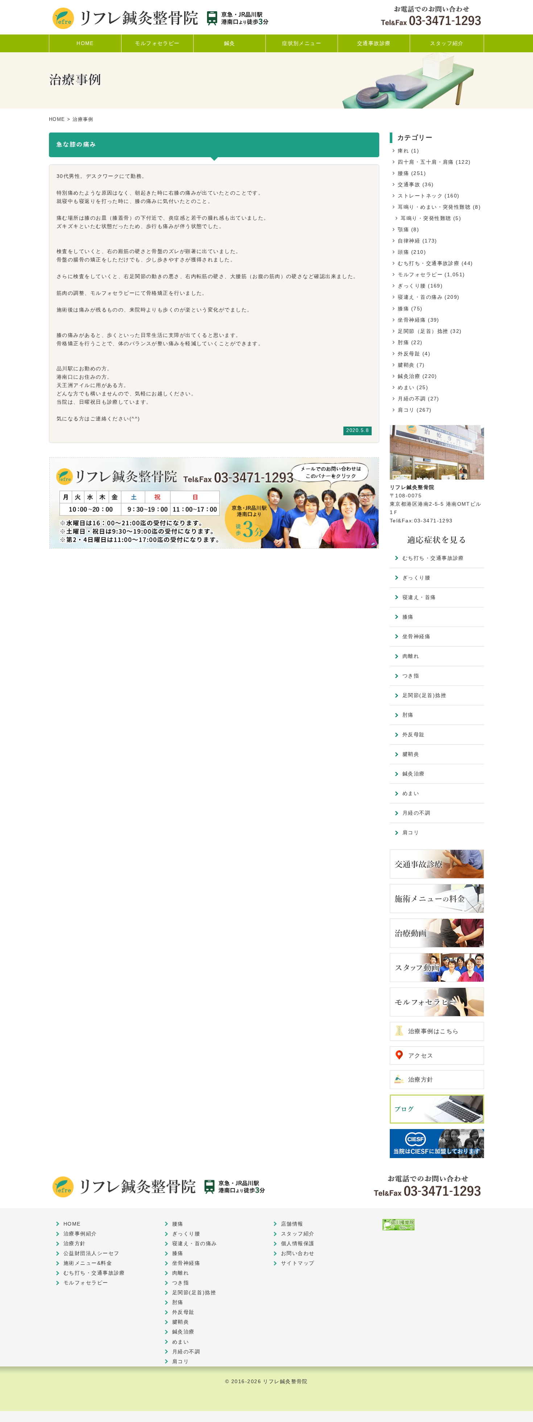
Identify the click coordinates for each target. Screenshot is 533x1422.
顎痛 (403, 229)
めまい (406, 387)
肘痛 (403, 342)
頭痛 (403, 252)
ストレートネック (420, 196)
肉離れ (410, 656)
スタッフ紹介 (298, 1233)
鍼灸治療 (409, 376)
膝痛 (403, 308)
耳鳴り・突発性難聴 (426, 218)
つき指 (410, 676)
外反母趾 (409, 353)
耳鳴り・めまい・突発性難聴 (434, 207)
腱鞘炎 (406, 365)
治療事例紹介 (80, 1233)
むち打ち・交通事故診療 (428, 263)
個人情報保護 (298, 1243)
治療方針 (421, 1079)
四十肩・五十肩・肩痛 (426, 162)
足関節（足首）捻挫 (423, 331)
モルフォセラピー (420, 274)
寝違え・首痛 (419, 597)
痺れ (403, 151)
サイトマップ (298, 1263)
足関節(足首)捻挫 (424, 695)
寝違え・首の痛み (420, 297)
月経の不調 (412, 399)
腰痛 (403, 173)
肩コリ (406, 410)
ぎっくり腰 (412, 286)
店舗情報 (292, 1224)
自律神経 (409, 241)
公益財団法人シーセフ (91, 1253)
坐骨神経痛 (412, 320)
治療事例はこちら (433, 1031)
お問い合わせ (298, 1253)
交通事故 (409, 184)
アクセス (421, 1055)
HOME (57, 119)
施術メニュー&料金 (87, 1263)
